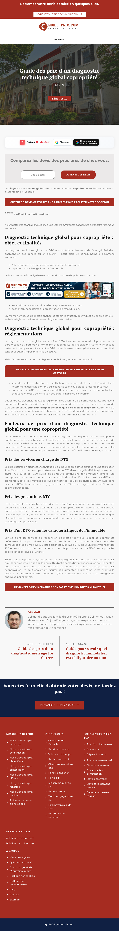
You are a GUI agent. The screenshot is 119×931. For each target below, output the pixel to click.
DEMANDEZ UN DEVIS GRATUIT (59, 705)
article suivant (76, 644)
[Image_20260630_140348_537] (59, 298)
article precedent (40, 644)
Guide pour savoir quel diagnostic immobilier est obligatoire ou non (86, 653)
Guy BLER (34, 611)
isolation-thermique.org (20, 843)
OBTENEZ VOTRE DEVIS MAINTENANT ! (59, 14)
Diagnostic (59, 98)
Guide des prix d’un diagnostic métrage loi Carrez (32, 653)
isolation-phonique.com (20, 838)
